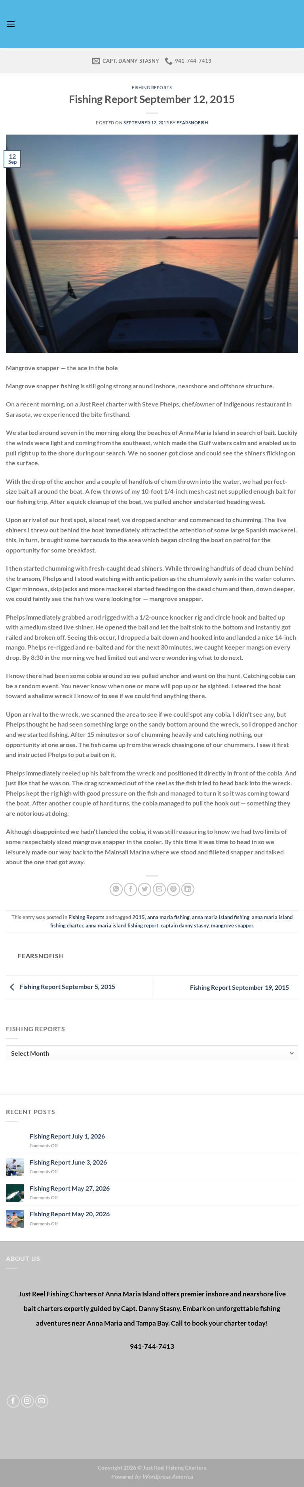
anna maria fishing (168, 917)
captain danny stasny (185, 925)
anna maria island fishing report (122, 925)
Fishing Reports (152, 87)
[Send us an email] (41, 1401)
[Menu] (10, 24)
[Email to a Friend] (159, 889)
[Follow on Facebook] (13, 1401)
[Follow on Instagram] (27, 1401)
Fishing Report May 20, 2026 (70, 1213)
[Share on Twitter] (144, 889)
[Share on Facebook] (130, 889)
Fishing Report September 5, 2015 (67, 986)
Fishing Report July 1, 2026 (67, 1136)
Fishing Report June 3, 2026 (68, 1162)
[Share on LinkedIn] (187, 889)
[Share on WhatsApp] (116, 889)
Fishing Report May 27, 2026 (70, 1188)
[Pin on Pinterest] (173, 889)
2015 (138, 917)
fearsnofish (192, 122)
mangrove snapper (232, 925)
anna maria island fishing (220, 917)
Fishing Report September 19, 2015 (240, 987)
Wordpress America (167, 1476)
